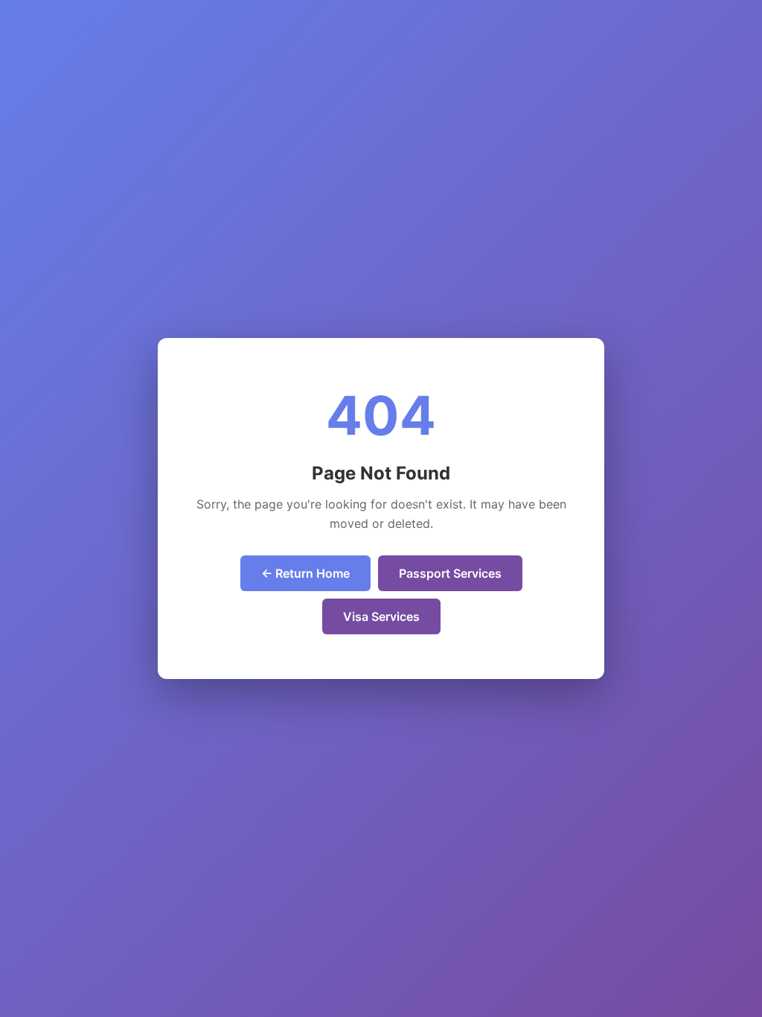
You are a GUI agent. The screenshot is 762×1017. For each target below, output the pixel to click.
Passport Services (450, 573)
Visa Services (381, 616)
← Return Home (305, 573)
